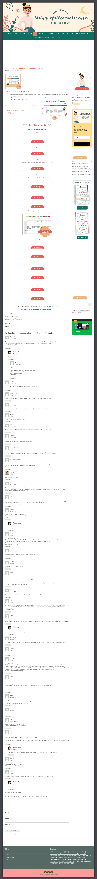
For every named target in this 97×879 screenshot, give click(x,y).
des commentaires (10, 857)
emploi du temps (54, 857)
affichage (53, 851)
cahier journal (54, 853)
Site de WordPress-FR (9, 860)
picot (74, 861)
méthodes (58, 861)
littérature (69, 859)
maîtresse (53, 861)
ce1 (58, 853)
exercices (61, 857)
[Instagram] (51, 872)
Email (7, 818)
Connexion (7, 852)
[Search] (90, 304)
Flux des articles (9, 854)
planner (78, 861)
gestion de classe (54, 34)
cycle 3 (79, 855)
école (72, 863)
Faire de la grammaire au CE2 (15, 109)
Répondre (8, 348)
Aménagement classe (82, 34)
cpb (68, 855)
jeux (60, 859)
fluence (83, 857)
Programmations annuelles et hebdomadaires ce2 (24, 321)
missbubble (20, 70)
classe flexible (76, 853)
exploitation (67, 857)
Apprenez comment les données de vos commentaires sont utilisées (45, 834)
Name (7, 812)
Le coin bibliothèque (42, 37)
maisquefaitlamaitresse (78, 859)
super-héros (66, 863)
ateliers (66, 851)
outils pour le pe (67, 34)
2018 (11, 319)
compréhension (54, 855)
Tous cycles (42, 34)
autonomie (71, 851)
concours (61, 855)
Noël (63, 861)
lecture (64, 859)
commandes (83, 853)
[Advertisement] (48, 55)
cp (64, 855)
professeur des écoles (86, 861)
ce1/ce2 (29, 34)
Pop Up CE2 (11, 113)
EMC (90, 855)
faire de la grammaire (76, 857)
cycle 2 (75, 855)
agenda (57, 851)
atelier (62, 851)
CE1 (24, 34)
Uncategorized (29, 318)
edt (87, 855)
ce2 (13, 319)
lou (18, 362)
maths (85, 859)
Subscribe (82, 144)
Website (7, 824)
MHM (9, 112)
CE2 (35, 34)
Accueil (10, 34)
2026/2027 (18, 34)
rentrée (23, 318)
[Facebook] (45, 872)
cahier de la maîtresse (80, 851)
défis (84, 855)
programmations (18, 319)
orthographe (68, 861)
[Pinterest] (48, 872)
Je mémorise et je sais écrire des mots (17, 110)
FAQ (52, 37)
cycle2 (71, 855)
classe (70, 853)
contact (59, 37)
